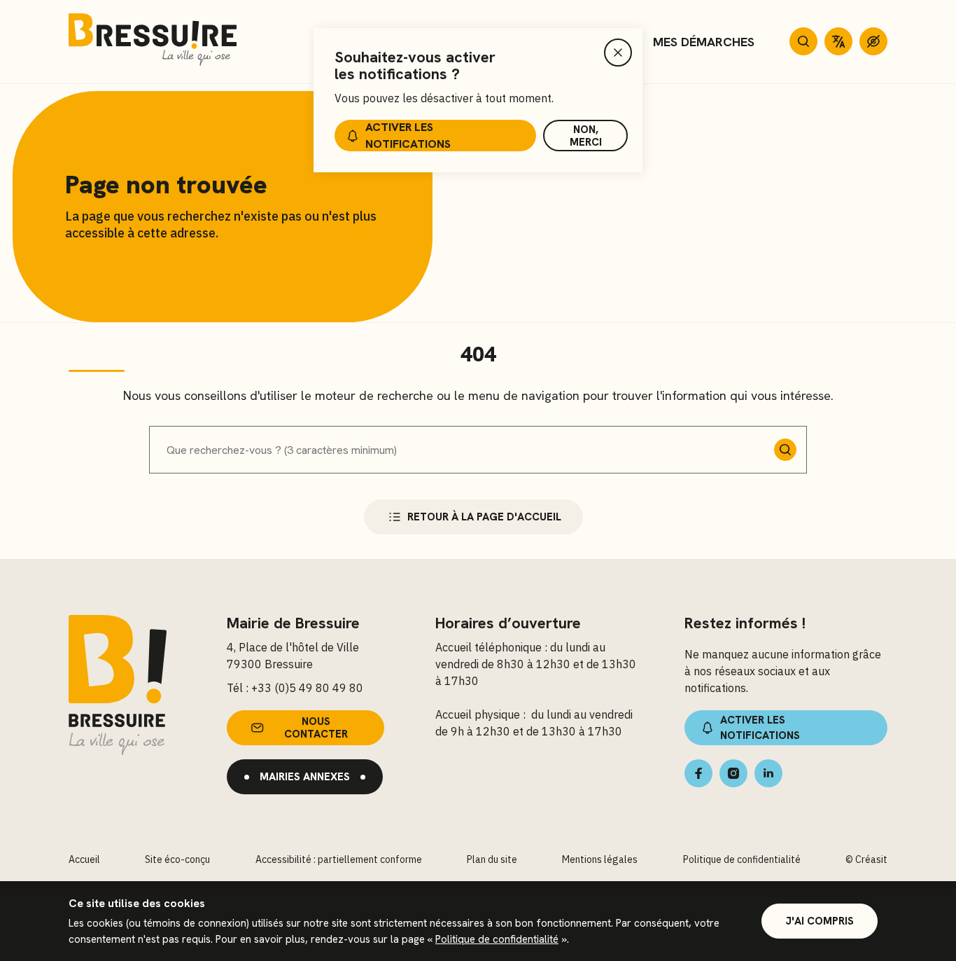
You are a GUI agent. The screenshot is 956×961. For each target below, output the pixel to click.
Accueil (84, 859)
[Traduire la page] (838, 41)
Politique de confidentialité (496, 939)
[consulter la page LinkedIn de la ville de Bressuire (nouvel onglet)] (768, 773)
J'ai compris (819, 921)
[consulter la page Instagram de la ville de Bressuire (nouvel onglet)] (733, 773)
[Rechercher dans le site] (803, 41)
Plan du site (492, 859)
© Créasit (866, 859)
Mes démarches (703, 42)
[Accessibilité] (873, 41)
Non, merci (586, 136)
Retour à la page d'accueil (484, 517)
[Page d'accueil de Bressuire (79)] (153, 42)
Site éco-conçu (177, 859)
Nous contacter (316, 727)
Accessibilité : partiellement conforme (338, 859)
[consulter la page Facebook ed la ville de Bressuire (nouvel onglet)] (698, 773)
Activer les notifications (408, 135)
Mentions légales (600, 859)
